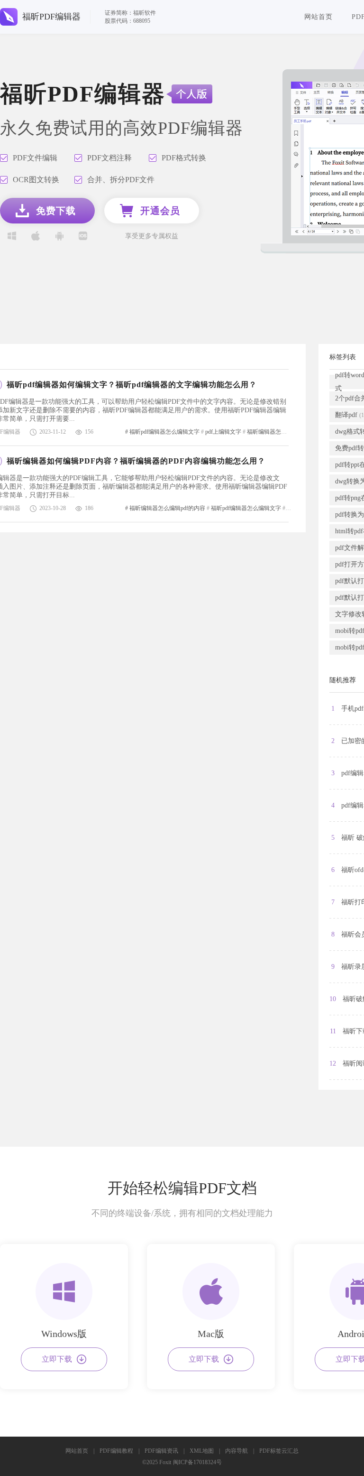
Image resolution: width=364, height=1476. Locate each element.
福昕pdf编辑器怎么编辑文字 (164, 431)
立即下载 (57, 1359)
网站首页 (318, 16)
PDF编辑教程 (116, 1451)
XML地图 (202, 1451)
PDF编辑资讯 (161, 1451)
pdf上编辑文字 (223, 431)
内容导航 (236, 1451)
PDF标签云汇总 (279, 1451)
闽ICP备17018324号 (197, 1462)
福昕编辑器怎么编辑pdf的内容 (285, 431)
